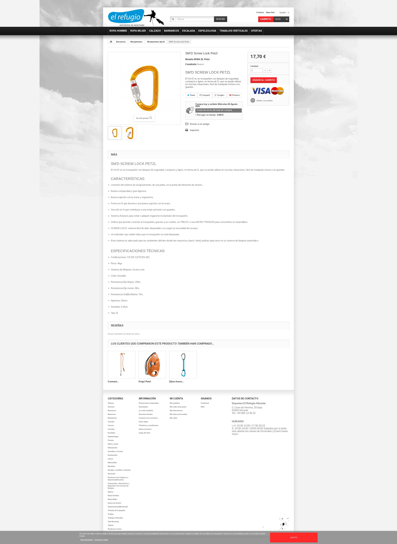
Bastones (112, 414)
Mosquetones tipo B (156, 42)
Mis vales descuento (178, 407)
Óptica (110, 492)
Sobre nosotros (145, 429)
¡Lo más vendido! (146, 410)
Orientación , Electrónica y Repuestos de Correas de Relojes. (118, 486)
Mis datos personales (178, 414)
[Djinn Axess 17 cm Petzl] (183, 364)
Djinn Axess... (176, 381)
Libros (110, 459)
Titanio (111, 525)
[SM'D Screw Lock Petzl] (114, 133)
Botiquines (112, 418)
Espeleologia (113, 436)
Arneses (111, 407)
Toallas (111, 514)
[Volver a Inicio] (111, 42)
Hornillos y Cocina (115, 451)
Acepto (293, 537)
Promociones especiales (149, 403)
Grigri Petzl (144, 381)
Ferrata (111, 440)
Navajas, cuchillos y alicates (119, 470)
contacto (260, 12)
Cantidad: (254, 66)
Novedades (143, 407)
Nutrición (111, 474)
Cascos (111, 425)
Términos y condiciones (148, 425)
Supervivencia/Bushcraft (118, 507)
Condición (190, 64)
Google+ (220, 95)
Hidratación (112, 448)
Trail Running (113, 521)
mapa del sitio (144, 433)
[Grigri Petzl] (152, 364)
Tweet (192, 95)
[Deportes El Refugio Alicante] (137, 17)
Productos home (114, 529)
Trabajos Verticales (115, 518)
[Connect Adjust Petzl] (121, 364)
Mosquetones (136, 42)
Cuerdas (111, 429)
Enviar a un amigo (200, 124)
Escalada (111, 433)
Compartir (205, 95)
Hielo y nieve (113, 444)
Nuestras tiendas (146, 414)
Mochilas (111, 466)
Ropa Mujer (112, 499)
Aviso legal (143, 422)
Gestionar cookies (101, 540)
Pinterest (235, 95)
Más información (86, 540)
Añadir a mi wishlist (264, 101)
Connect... (113, 381)
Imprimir (194, 130)
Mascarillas (112, 462)
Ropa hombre (113, 495)
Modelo (189, 59)
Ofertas (111, 403)
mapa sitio (270, 12)
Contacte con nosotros (148, 418)
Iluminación (112, 455)
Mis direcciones (176, 410)
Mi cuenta (176, 398)
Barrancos (121, 42)
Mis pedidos (175, 403)
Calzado (111, 422)
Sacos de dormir (114, 503)
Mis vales (173, 418)
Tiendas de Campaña (116, 510)
